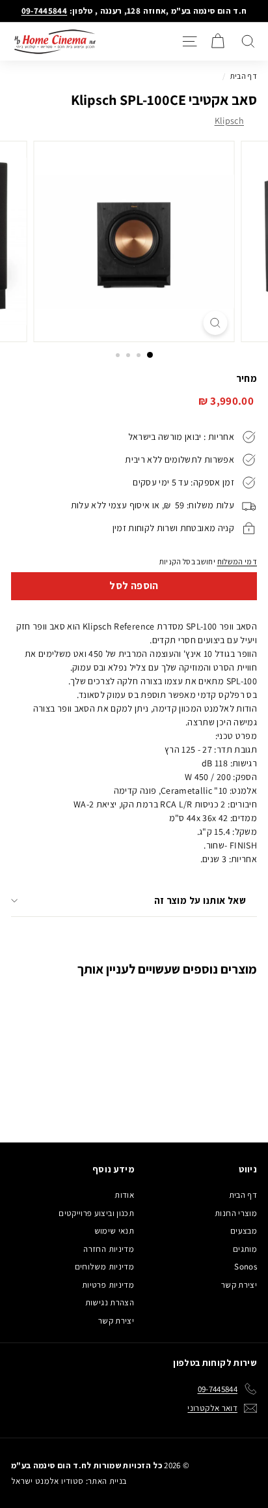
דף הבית (243, 76)
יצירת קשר (239, 1284)
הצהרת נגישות (109, 1302)
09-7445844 (44, 10)
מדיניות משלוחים (104, 1266)
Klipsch (229, 120)
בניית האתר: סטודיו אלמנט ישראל (69, 1480)
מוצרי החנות (236, 1213)
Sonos (245, 1266)
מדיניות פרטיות (108, 1284)
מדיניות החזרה (108, 1248)
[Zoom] (216, 323)
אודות (124, 1194)
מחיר (246, 378)
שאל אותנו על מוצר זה (200, 900)
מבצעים (243, 1230)
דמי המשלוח (237, 561)
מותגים (245, 1248)
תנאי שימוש (114, 1230)
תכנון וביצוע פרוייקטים (96, 1213)
